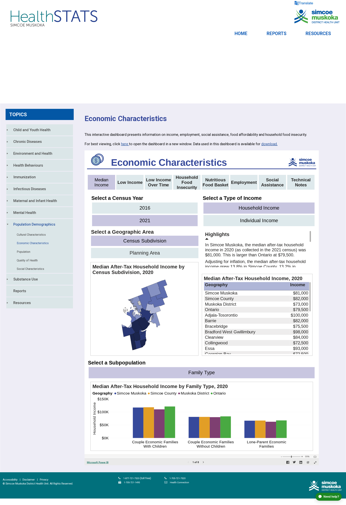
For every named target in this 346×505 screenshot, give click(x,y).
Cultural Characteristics (31, 234)
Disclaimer (29, 479)
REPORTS (276, 33)
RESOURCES (318, 33)
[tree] (40, 216)
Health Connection (179, 482)
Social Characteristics (30, 269)
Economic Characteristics (33, 243)
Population (23, 251)
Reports (19, 291)
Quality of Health (27, 260)
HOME (240, 33)
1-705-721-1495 (132, 482)
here (125, 144)
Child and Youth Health (31, 130)
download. (269, 144)
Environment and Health (32, 153)
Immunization (24, 177)
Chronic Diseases (27, 141)
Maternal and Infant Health (35, 201)
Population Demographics (34, 224)
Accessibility (10, 479)
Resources (22, 303)
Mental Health (24, 212)
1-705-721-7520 (177, 478)
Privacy (44, 479)
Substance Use (25, 279)
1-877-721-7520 (131, 478)
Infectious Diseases (29, 189)
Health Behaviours (28, 165)
